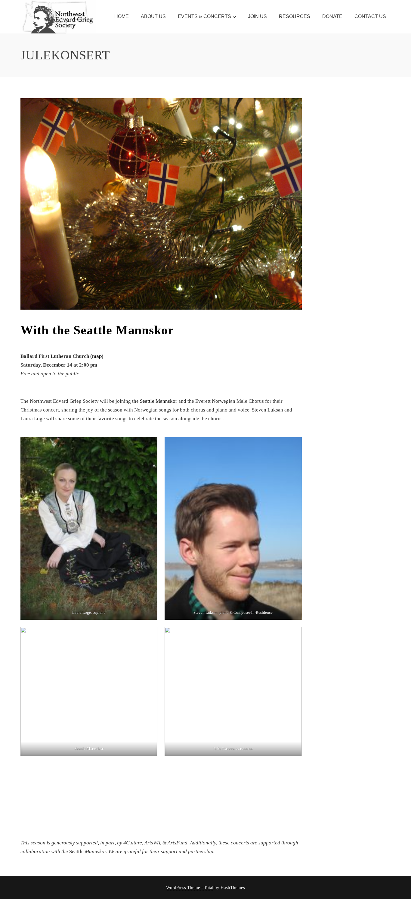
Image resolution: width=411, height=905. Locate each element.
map (97, 356)
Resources (294, 16)
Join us (257, 16)
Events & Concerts (204, 16)
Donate (332, 16)
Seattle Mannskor (123, 330)
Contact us (370, 16)
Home (121, 16)
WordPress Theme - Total (189, 887)
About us (153, 16)
